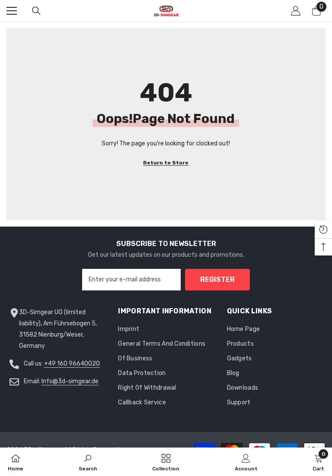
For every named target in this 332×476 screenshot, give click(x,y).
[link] (88, 461)
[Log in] (295, 11)
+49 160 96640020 (72, 363)
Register (217, 279)
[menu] (11, 11)
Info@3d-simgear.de (70, 381)
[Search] (36, 11)
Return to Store (165, 163)
